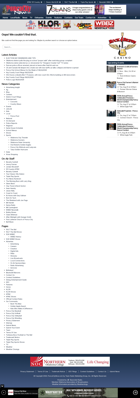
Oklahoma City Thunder (19, 138)
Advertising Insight (13, 87)
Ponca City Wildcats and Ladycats (23, 147)
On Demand (10, 121)
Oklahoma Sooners (17, 140)
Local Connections (17, 261)
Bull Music (10, 222)
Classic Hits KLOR (52, 2)
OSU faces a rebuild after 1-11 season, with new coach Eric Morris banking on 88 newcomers (40, 75)
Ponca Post (14, 116)
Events (49, 18)
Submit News (11, 325)
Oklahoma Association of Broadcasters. (73, 382)
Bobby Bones (11, 212)
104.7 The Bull (69, 2)
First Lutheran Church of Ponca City (19, 219)
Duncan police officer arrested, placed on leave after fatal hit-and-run (32, 65)
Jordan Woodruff (12, 167)
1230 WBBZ (10, 234)
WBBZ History (15, 237)
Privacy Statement (13, 320)
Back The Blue (15, 304)
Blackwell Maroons (13, 273)
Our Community (12, 301)
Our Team (79, 18)
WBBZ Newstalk (12, 210)
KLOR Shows (11, 292)
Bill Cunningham (12, 207)
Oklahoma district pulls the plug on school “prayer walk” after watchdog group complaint (39, 60)
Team (8, 330)
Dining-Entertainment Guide (16, 280)
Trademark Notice (13, 337)
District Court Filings (13, 97)
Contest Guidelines (13, 277)
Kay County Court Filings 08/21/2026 (19, 72)
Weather (9, 347)
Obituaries (39, 18)
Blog (7, 92)
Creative (13, 249)
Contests (68, 18)
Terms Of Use (11, 332)
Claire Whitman (11, 215)
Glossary (13, 256)
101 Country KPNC (12, 169)
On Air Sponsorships (17, 263)
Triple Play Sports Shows (15, 342)
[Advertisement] (86, 10)
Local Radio (15, 18)
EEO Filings (72, 371)
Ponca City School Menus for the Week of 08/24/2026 (26, 70)
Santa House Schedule (14, 128)
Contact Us (90, 18)
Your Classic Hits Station (15, 174)
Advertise (102, 18)
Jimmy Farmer (11, 164)
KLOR (8, 289)
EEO (7, 282)
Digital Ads (14, 251)
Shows (8, 133)
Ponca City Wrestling (14, 318)
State (8, 152)
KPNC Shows (11, 297)
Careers (9, 94)
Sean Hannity (11, 188)
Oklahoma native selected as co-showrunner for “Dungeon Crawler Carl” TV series (37, 63)
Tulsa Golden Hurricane (19, 150)
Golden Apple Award (18, 306)
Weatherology (82, 384)
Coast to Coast (11, 193)
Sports (8, 135)
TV (31, 18)
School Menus (11, 130)
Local (8, 114)
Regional (9, 126)
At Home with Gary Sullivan (16, 195)
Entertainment (11, 99)
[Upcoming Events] (111, 72)
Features (58, 18)
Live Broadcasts (16, 258)
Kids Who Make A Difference (21, 309)
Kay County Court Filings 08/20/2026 (19, 77)
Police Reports (11, 123)
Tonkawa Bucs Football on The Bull (19, 335)
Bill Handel (10, 203)
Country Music (15, 104)
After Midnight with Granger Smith (18, 217)
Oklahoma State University (20, 142)
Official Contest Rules (14, 299)
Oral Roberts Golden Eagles (20, 145)
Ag (7, 90)
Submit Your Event (13, 328)
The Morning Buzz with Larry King (18, 181)
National (9, 118)
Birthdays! (9, 270)
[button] (110, 18)
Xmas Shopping (12, 154)
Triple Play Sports (87, 2)
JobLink (9, 109)
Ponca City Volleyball (14, 316)
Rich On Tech (11, 198)
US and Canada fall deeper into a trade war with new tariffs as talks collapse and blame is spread (42, 68)
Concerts (13, 102)
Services (13, 268)
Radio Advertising (17, 265)
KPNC (8, 294)
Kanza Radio (10, 205)
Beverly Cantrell (12, 162)
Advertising (14, 244)
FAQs (12, 253)
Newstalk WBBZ (105, 2)
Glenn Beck (10, 184)
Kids (7, 111)
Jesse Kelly (10, 191)
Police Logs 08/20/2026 (15, 80)
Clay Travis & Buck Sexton (16, 186)
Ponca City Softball (13, 313)
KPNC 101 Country (33, 2)
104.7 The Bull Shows (14, 232)
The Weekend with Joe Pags (17, 200)
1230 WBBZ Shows (13, 239)
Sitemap (9, 323)
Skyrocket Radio (75, 380)
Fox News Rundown (13, 179)
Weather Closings (12, 349)
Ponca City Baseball (13, 311)
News (24, 18)
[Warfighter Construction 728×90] (78, 393)
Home (5, 18)
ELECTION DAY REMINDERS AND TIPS (21, 58)
